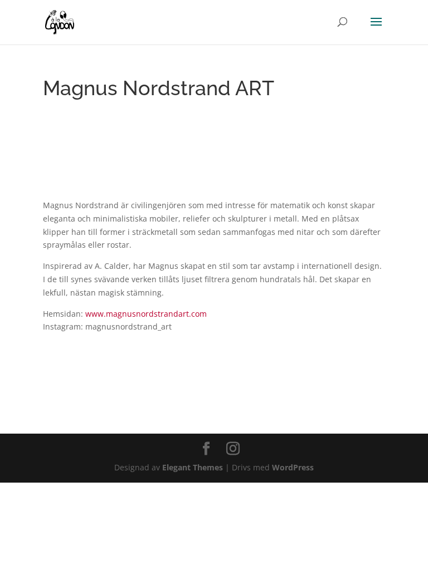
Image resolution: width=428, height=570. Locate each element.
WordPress (293, 467)
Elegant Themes (192, 467)
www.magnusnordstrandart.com (146, 313)
